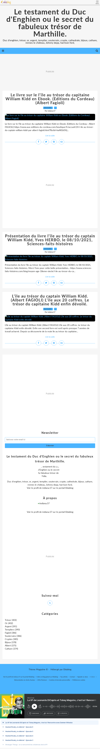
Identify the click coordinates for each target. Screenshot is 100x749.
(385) (11, 639)
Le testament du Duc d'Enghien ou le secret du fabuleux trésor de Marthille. (50, 23)
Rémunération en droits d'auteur (24, 680)
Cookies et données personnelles (59, 680)
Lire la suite (50, 136)
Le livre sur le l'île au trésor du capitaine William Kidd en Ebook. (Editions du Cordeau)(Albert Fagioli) (50, 99)
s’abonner (35, 713)
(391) (11, 626)
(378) (10, 642)
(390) (12, 630)
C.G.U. (93, 677)
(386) (10, 633)
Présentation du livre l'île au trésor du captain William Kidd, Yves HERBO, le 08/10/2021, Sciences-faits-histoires (50, 240)
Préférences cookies (78, 680)
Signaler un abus (82, 677)
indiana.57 (47, 488)
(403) (11, 620)
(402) (9, 623)
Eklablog (67, 669)
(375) (10, 646)
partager (50, 713)
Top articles (64, 677)
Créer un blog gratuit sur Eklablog (47, 677)
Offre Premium (42, 680)
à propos (63, 713)
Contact (72, 677)
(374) (11, 649)
